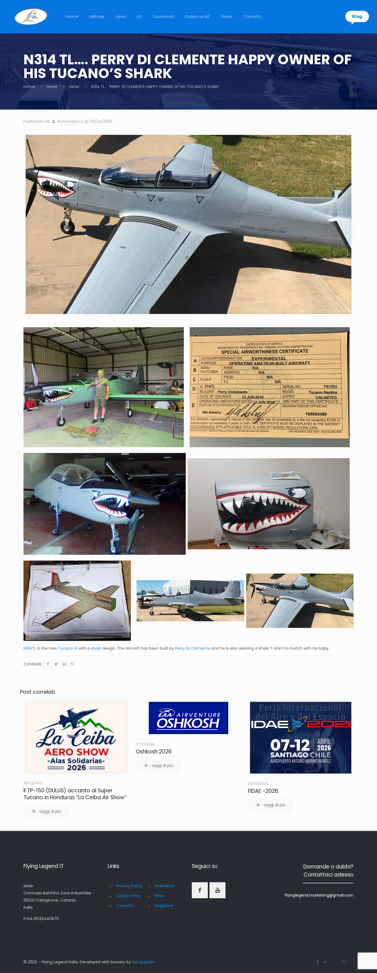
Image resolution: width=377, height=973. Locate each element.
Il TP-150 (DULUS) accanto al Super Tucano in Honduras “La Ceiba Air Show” (74, 794)
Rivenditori (165, 886)
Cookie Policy (129, 896)
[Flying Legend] (31, 16)
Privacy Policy (129, 886)
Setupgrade (143, 962)
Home (29, 86)
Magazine (164, 905)
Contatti (124, 905)
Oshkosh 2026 (154, 751)
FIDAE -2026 (263, 791)
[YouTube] (325, 962)
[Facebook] (318, 962)
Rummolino (69, 121)
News (52, 86)
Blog (357, 16)
